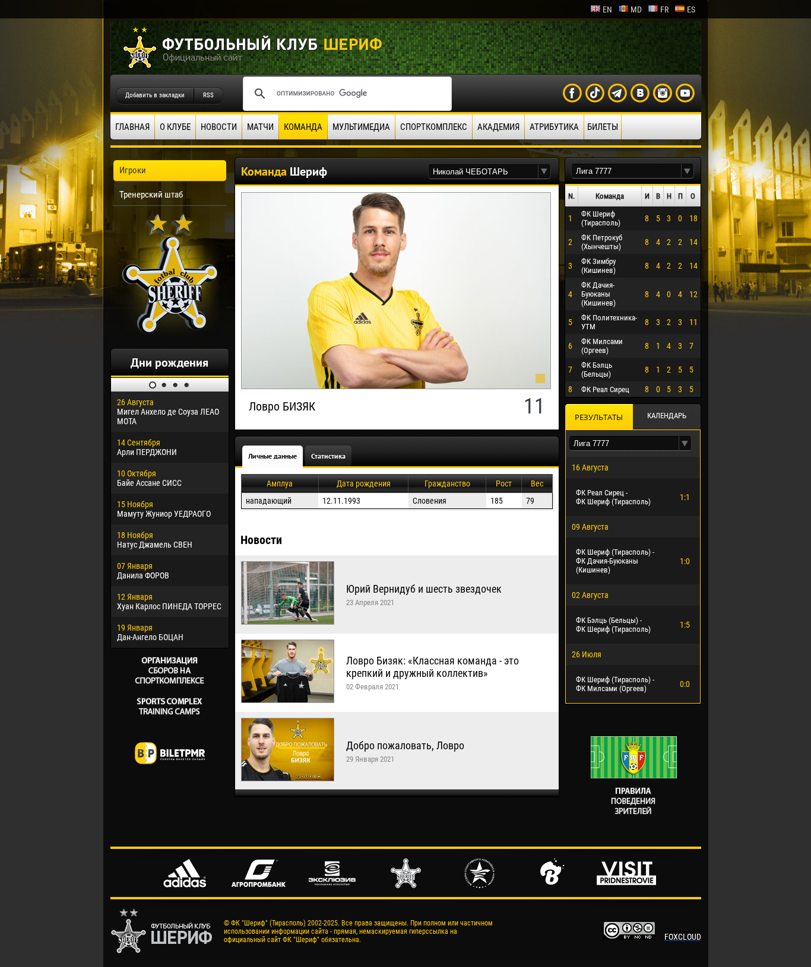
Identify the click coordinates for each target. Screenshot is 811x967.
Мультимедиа (361, 127)
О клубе (175, 127)
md (636, 9)
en (607, 9)
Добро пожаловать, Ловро (405, 745)
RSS (208, 95)
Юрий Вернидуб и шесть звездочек (424, 589)
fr (664, 9)
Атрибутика (554, 127)
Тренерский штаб (151, 194)
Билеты (602, 127)
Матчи (260, 127)
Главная (132, 127)
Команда (303, 127)
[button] (544, 171)
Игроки (132, 170)
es (691, 9)
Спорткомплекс (433, 127)
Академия (498, 127)
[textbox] (483, 171)
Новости (219, 127)
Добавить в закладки (155, 95)
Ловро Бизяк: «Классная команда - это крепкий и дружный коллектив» (432, 666)
